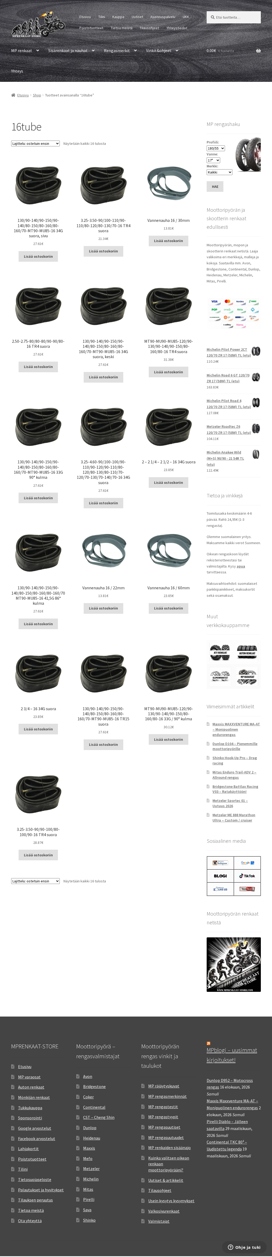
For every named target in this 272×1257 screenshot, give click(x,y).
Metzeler (91, 1168)
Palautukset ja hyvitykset (41, 1189)
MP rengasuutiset (164, 1127)
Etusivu (85, 16)
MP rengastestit (163, 1106)
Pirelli (88, 1199)
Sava (87, 1209)
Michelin (91, 1179)
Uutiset (137, 16)
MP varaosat (29, 1077)
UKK (186, 16)
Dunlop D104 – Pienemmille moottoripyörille (234, 746)
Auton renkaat (31, 1087)
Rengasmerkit (117, 50)
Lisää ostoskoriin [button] (38, 256)
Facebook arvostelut (36, 1138)
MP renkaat (21, 50)
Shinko (89, 1220)
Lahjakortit (28, 1148)
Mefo (87, 1158)
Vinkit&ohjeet (158, 50)
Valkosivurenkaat (164, 1211)
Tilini (101, 16)
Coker (88, 1096)
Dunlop (89, 1127)
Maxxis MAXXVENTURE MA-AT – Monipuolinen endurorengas (236, 729)
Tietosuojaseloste (34, 1179)
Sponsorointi (30, 1117)
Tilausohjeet (149, 28)
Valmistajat (158, 1221)
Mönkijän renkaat (34, 1097)
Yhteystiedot (177, 28)
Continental (94, 1107)
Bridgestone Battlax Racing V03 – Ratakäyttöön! (235, 789)
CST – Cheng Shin (98, 1117)
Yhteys (17, 71)
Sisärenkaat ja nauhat (68, 50)
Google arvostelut (34, 1128)
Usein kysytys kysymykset (171, 1200)
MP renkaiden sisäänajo (169, 1147)
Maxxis (89, 1148)
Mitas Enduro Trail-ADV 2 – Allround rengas (234, 775)
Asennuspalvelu (162, 16)
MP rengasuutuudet (166, 1137)
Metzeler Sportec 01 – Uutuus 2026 (230, 803)
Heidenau (91, 1138)
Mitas (88, 1189)
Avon (87, 1076)
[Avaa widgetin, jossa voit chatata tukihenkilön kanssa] (244, 1247)
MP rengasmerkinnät (167, 1096)
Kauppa (118, 16)
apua (241, 566)
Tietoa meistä (122, 28)
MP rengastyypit (163, 1116)
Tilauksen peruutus (35, 1200)
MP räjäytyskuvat (163, 1086)
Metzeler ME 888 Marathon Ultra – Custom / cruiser (233, 817)
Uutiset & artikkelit (165, 1180)
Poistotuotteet (91, 28)
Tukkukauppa (30, 1107)
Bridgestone (94, 1086)
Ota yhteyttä (30, 1220)
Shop (37, 95)
